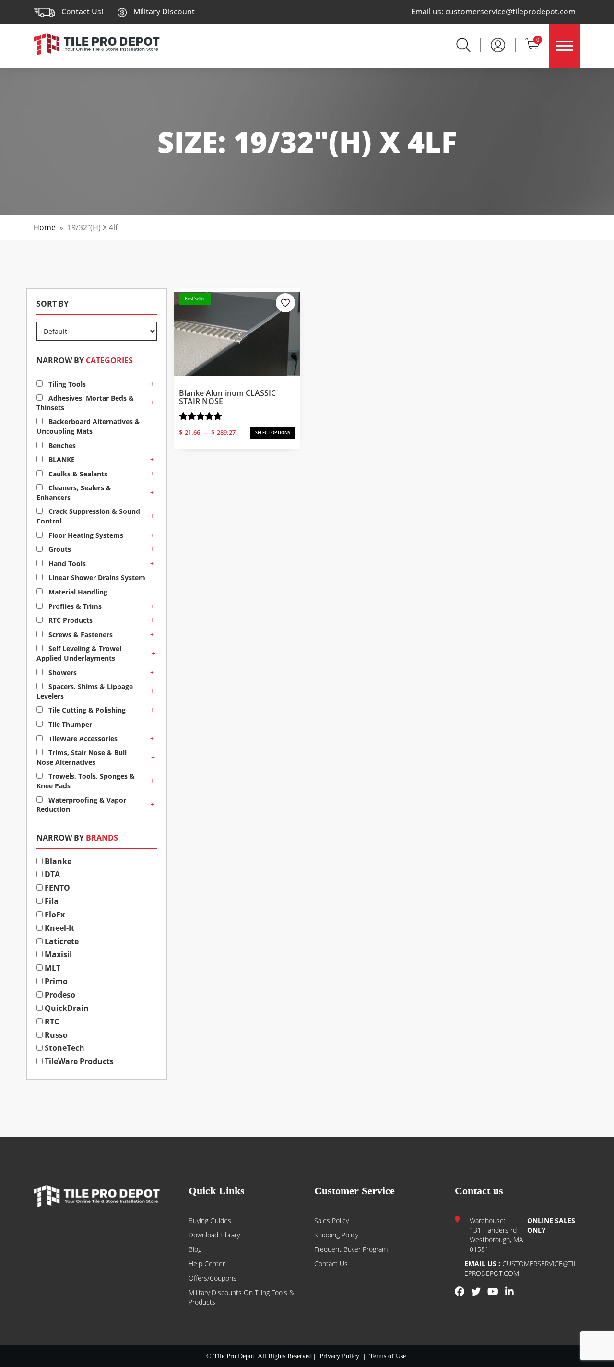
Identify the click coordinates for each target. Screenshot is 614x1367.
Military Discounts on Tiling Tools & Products (241, 1297)
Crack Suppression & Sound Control (88, 516)
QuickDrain (66, 1008)
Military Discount (163, 11)
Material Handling (77, 591)
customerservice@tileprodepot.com (510, 11)
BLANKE (61, 459)
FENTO (56, 887)
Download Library (214, 1234)
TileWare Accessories (82, 738)
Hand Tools (66, 563)
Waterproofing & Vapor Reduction (81, 805)
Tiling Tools (66, 384)
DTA (51, 874)
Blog (195, 1249)
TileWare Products (78, 1061)
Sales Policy (331, 1220)
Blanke (57, 861)
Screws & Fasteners (80, 634)
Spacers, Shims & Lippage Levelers (84, 691)
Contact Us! (82, 11)
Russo (55, 1035)
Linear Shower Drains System (96, 577)
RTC (51, 1021)
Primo (55, 981)
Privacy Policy (339, 1356)
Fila (51, 901)
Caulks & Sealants (77, 473)
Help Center (207, 1263)
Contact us (331, 1263)
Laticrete (61, 941)
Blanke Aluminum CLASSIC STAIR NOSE (227, 397)
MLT (51, 968)
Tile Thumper (69, 724)
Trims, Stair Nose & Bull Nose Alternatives (81, 757)
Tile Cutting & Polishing (86, 709)
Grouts (59, 549)
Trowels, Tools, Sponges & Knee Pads (85, 781)
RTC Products (70, 620)
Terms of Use (387, 1356)
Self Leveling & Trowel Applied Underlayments (78, 653)
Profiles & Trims (74, 606)
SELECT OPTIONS (272, 432)
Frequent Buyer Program (351, 1249)
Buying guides (210, 1220)
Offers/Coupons (212, 1278)
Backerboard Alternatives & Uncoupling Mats (88, 426)
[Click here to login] (498, 44)
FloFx (54, 914)
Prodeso (59, 994)
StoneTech (63, 1048)
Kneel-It (58, 928)
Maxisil (57, 954)
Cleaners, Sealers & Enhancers (73, 492)
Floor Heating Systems (85, 535)
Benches (61, 445)
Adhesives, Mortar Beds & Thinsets (85, 402)
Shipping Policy (336, 1234)
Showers (62, 672)
